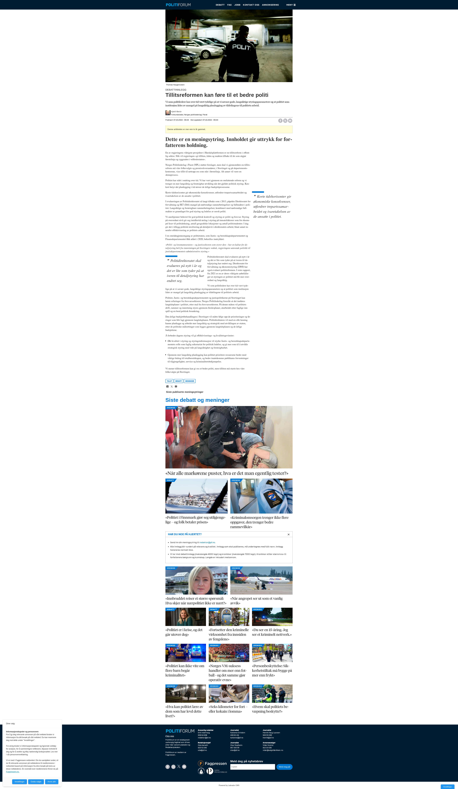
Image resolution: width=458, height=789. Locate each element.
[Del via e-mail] (290, 120)
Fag (229, 4)
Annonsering (270, 4)
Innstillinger (447, 787)
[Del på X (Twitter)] (285, 120)
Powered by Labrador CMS (229, 785)
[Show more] (288, 534)
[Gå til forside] (189, 4)
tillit (169, 381)
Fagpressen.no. (12, 772)
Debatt (220, 4)
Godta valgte (36, 782)
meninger (189, 381)
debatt (178, 381)
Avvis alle (52, 782)
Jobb (237, 4)
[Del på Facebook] (280, 120)
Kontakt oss (251, 4)
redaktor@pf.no (207, 542)
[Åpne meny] (291, 5)
